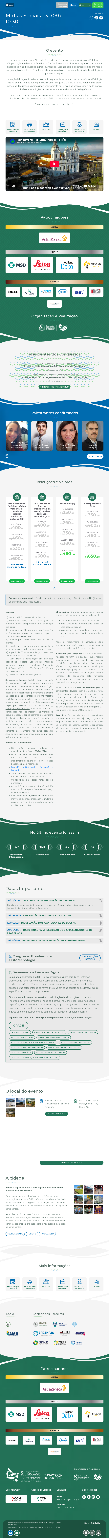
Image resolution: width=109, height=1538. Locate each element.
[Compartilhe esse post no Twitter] (96, 17)
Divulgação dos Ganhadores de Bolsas (41, 922)
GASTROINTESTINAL (20, 1032)
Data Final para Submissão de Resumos (41, 900)
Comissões (46, 129)
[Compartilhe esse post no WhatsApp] (91, 17)
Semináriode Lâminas (98, 5)
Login (74, 5)
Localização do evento (80, 130)
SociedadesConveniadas (62, 5)
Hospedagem (47, 1234)
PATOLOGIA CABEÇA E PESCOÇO (49, 1032)
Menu (11, 5)
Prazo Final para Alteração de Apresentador (46, 940)
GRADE (18, 1025)
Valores (96, 129)
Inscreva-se (86, 5)
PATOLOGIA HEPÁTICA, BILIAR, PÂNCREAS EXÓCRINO (34, 1058)
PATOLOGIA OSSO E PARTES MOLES (27, 1047)
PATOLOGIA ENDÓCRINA (22, 1037)
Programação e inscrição (90, 957)
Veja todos (95, 456)
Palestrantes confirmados (30, 130)
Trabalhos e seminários (63, 130)
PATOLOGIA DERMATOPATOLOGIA (64, 1047)
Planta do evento (56, 1114)
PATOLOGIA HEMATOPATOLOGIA (53, 1037)
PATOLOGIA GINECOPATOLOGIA (75, 1042)
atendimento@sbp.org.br (68, 1499)
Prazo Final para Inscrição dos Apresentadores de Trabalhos (49, 932)
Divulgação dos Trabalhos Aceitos (39, 915)
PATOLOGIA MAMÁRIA (21, 1052)
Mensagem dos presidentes (54, 387)
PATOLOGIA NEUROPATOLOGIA (50, 1052)
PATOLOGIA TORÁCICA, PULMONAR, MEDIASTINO (33, 1042)
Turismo (32, 1234)
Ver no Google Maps (71, 1163)
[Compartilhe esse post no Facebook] (101, 17)
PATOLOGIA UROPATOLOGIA (83, 1032)
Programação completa (13, 130)
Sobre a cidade (15, 1234)
